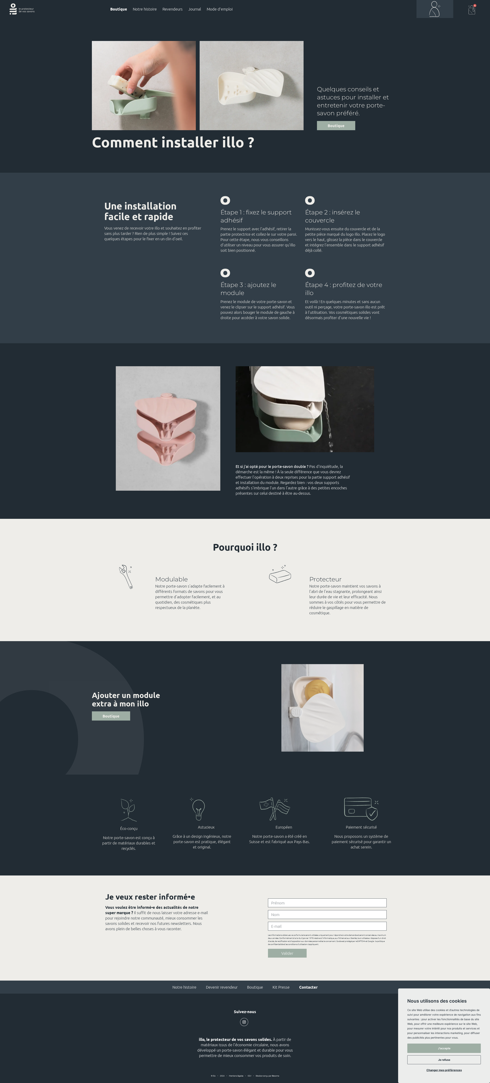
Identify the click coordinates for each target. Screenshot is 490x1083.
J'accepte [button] (444, 1048)
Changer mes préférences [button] (444, 1070)
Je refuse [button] (444, 1059)
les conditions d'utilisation (296, 944)
